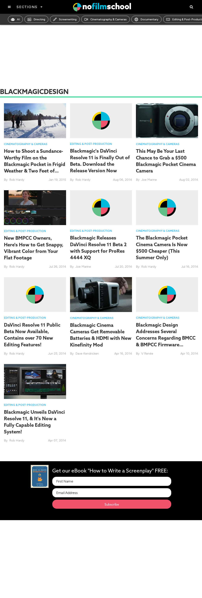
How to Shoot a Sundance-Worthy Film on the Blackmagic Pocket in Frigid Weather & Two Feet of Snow (34, 164)
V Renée (147, 353)
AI (18, 19)
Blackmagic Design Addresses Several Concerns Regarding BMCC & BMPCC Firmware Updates (165, 338)
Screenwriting (68, 19)
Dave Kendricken (87, 353)
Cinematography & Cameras (108, 19)
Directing (39, 19)
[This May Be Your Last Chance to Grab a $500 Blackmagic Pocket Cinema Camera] (167, 120)
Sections (27, 7)
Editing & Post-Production (91, 144)
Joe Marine (149, 180)
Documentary (149, 19)
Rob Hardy (16, 180)
